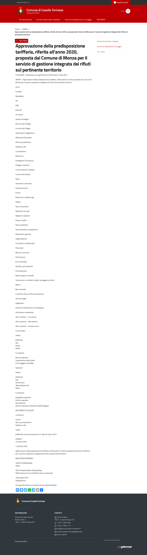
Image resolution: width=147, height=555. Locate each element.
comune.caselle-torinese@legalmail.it (69, 531)
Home (17, 29)
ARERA (25, 29)
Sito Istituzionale (25, 19)
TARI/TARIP (101, 19)
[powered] (125, 546)
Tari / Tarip (100, 52)
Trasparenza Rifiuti (21, 541)
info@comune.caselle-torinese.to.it (68, 528)
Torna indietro (23, 41)
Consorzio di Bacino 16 (23, 2)
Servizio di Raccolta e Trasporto (48, 19)
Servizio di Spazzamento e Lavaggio (78, 19)
